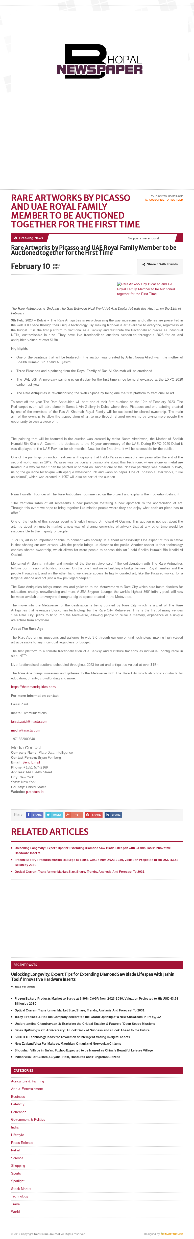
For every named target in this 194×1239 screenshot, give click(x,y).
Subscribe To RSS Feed (166, 199)
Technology (19, 1196)
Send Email (31, 762)
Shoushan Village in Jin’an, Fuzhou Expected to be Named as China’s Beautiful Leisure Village (84, 1050)
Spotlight (18, 1181)
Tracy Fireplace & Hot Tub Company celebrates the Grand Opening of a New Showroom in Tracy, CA (88, 1017)
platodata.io (34, 792)
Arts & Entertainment (27, 1089)
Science (17, 1158)
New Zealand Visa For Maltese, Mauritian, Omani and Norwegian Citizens (68, 1043)
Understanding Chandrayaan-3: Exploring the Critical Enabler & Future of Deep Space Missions (85, 1024)
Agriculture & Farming (27, 1081)
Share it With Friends (162, 264)
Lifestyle (17, 1135)
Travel (15, 1204)
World (15, 1212)
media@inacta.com (25, 730)
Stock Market (21, 1189)
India (14, 1127)
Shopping (18, 1166)
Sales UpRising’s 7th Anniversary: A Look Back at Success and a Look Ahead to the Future (82, 1030)
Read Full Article (25, 987)
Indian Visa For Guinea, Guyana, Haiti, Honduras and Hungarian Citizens (67, 1057)
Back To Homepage (169, 196)
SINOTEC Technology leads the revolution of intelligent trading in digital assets (72, 1037)
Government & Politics (28, 1119)
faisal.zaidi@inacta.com (29, 721)
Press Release (22, 1143)
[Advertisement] (147, 149)
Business (18, 1097)
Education (18, 1112)
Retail (15, 1150)
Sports (16, 1173)
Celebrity (18, 1104)
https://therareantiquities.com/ (33, 687)
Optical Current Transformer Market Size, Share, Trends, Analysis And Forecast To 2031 (79, 871)
